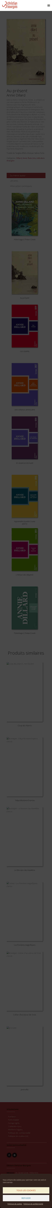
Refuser (26, 1198)
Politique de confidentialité (33, 1204)
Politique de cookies (14, 1204)
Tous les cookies (26, 1190)
